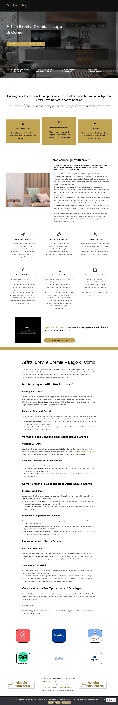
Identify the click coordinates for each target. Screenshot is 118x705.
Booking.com (90, 452)
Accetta (50, 702)
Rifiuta (58, 702)
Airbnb (81, 452)
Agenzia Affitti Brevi (54, 327)
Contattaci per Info (59, 340)
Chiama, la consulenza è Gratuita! (26, 44)
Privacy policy (66, 702)
